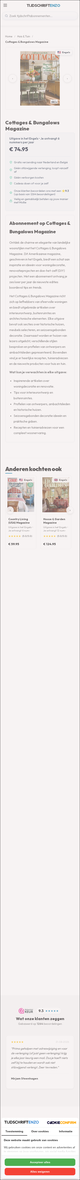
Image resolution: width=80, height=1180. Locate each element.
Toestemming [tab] (14, 1131)
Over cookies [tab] (40, 1131)
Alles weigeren (40, 1171)
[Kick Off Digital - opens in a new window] (61, 1122)
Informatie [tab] (65, 1131)
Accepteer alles (40, 1162)
